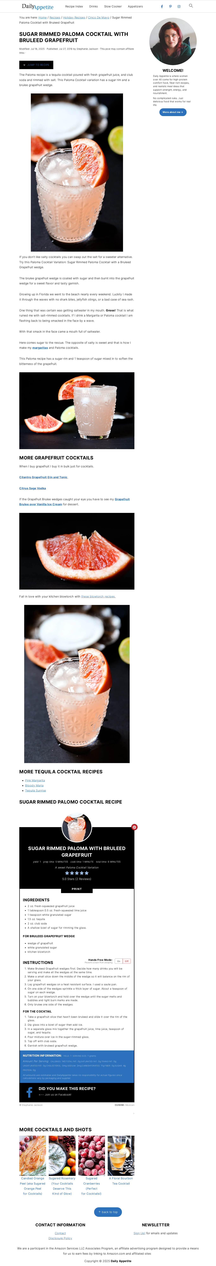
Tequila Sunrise (35, 790)
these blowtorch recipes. (98, 596)
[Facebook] (162, 6)
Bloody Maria (34, 785)
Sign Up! (139, 1233)
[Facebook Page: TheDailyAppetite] (31, 1092)
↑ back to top (108, 1212)
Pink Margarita (35, 780)
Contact (60, 1233)
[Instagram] (179, 6)
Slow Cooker (113, 6)
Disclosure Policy (60, 1238)
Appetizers (135, 6)
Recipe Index (74, 6)
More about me (172, 112)
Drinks (93, 6)
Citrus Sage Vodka (32, 488)
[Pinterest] (170, 6)
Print (77, 889)
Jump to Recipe (37, 64)
